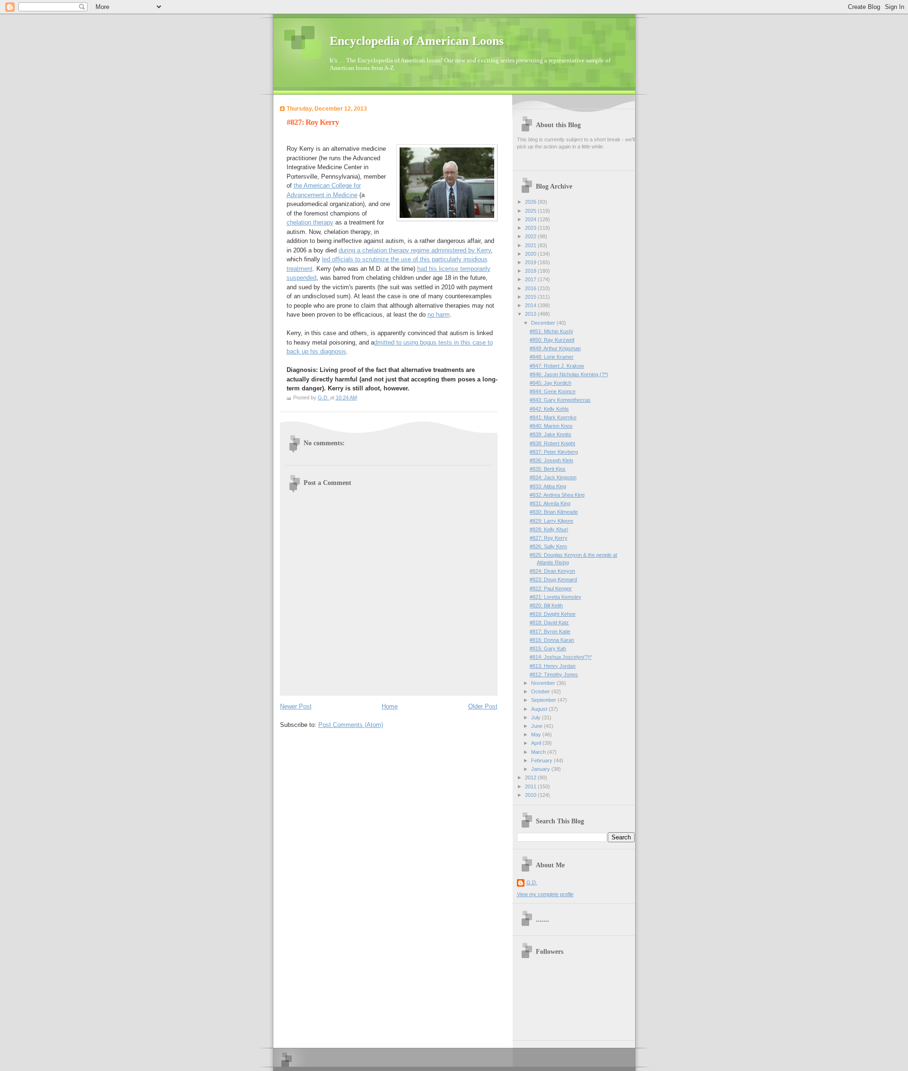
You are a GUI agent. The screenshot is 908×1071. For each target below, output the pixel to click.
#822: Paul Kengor (551, 588)
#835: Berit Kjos (548, 469)
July (536, 717)
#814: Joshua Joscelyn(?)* (561, 657)
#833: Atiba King (548, 486)
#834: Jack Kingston (553, 477)
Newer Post (296, 706)
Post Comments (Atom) (350, 724)
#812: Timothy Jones (554, 674)
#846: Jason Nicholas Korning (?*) (569, 374)
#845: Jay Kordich (550, 383)
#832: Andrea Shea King (557, 495)
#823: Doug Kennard (553, 579)
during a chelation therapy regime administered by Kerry (415, 250)
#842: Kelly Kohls (549, 409)
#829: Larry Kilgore (551, 521)
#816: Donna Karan (552, 640)
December (544, 323)
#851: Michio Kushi (551, 331)
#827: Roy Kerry (549, 538)
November (544, 683)
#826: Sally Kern (548, 546)
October (541, 691)
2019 (531, 262)
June (537, 726)
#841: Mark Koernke (553, 417)
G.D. (531, 882)
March (539, 752)
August (540, 709)
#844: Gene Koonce (553, 391)
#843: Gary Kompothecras (560, 400)
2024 (531, 219)
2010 (531, 795)
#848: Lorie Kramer (552, 357)
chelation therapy (310, 222)
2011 (531, 786)
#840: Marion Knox (551, 426)
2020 (531, 254)
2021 (531, 245)
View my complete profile (545, 894)
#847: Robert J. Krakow (557, 366)
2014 (531, 305)
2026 (531, 202)
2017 (531, 279)
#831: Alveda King (550, 503)
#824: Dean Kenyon (552, 571)
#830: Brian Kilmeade (554, 512)
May (536, 734)
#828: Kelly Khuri (549, 529)
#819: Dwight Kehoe (553, 614)
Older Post (483, 706)
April (536, 743)
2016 (531, 288)
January (541, 769)
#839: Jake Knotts (550, 434)
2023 (531, 228)
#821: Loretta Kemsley (555, 597)
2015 (531, 297)
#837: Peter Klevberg (554, 452)
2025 (531, 211)
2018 (531, 271)
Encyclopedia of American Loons (417, 41)
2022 (531, 236)
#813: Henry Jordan (553, 666)
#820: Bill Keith (546, 605)
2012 (531, 777)
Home (390, 706)
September (544, 700)
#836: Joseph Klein (551, 460)
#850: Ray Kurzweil (552, 340)
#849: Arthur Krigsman (555, 348)
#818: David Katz (549, 622)
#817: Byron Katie (550, 631)
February (542, 760)
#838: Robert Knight (552, 443)
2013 (531, 314)
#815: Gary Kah (548, 648)
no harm (439, 314)
